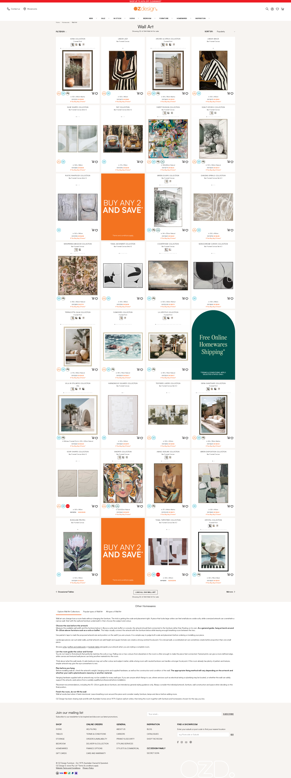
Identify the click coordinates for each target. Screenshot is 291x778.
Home (58, 22)
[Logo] (145, 8)
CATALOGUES (153, 734)
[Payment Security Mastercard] (65, 773)
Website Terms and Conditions (68, 768)
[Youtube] (186, 742)
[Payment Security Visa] (61, 773)
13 (78, 48)
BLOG (149, 729)
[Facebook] (177, 741)
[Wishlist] (278, 8)
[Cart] (282, 8)
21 (90, 48)
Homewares (65, 22)
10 (74, 48)
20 (89, 48)
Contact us (15, 9)
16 (83, 48)
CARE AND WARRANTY (96, 753)
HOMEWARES (62, 748)
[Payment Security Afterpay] (69, 773)
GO (232, 734)
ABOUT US (121, 729)
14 (80, 48)
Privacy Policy (88, 768)
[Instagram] (182, 742)
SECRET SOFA (153, 753)
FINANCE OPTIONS (94, 748)
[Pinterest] (191, 741)
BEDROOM (60, 743)
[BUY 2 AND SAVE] (123, 206)
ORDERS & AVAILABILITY (96, 739)
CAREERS (121, 734)
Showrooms (32, 9)
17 (84, 48)
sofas (65, 647)
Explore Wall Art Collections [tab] (69, 611)
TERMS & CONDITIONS (96, 734)
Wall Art (74, 22)
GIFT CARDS (61, 753)
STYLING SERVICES (125, 743)
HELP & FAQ (91, 729)
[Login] (273, 8)
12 (77, 48)
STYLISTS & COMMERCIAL (128, 748)
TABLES (59, 734)
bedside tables (94, 647)
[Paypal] (72, 773)
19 (87, 48)
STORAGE (60, 739)
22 (92, 48)
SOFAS (59, 729)
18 (86, 48)
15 (81, 48)
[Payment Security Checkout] (57, 773)
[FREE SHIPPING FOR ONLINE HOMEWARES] (213, 345)
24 (94, 48)
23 (93, 48)
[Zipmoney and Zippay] (76, 773)
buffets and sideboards (77, 647)
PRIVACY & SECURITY (125, 739)
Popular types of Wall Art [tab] (93, 611)
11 (75, 48)
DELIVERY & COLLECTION (97, 743)
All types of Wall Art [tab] (113, 611)
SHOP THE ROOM (154, 739)
